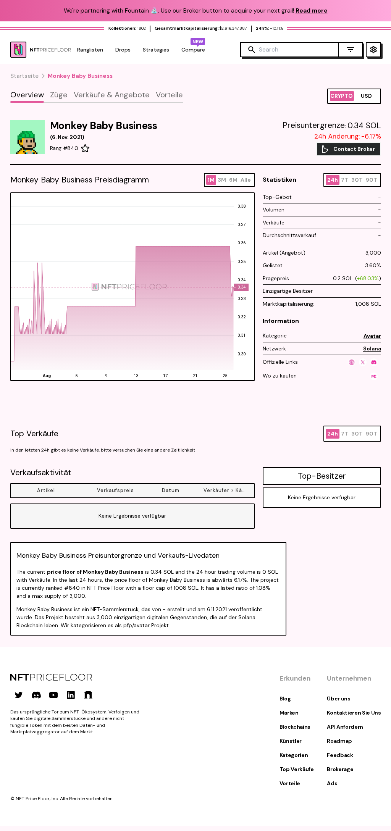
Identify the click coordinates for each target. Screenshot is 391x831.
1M (211, 179)
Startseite (24, 76)
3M (222, 179)
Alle (246, 179)
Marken (289, 712)
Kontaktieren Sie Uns (354, 712)
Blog (285, 698)
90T (371, 179)
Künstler (291, 740)
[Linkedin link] (71, 694)
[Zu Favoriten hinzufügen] (85, 148)
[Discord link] (36, 694)
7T (344, 179)
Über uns (338, 698)
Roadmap (339, 740)
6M (233, 179)
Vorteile (290, 783)
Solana (372, 348)
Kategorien (294, 755)
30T (357, 179)
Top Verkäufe (297, 769)
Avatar (372, 335)
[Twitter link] (18, 694)
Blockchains (295, 726)
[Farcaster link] (88, 694)
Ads (332, 783)
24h (332, 179)
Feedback (340, 755)
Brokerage (340, 769)
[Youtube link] (53, 694)
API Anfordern (345, 726)
